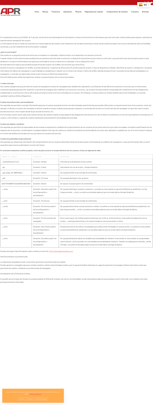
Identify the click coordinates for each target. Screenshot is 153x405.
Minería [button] (78, 11)
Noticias (145, 11)
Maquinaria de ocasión (94, 11)
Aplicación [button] (67, 11)
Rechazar (30, 399)
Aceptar (21, 399)
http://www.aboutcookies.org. (61, 251)
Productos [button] (56, 11)
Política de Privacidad (35, 394)
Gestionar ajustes (42, 399)
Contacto (135, 11)
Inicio (37, 11)
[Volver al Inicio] (10, 11)
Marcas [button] (45, 11)
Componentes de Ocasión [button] (117, 11)
